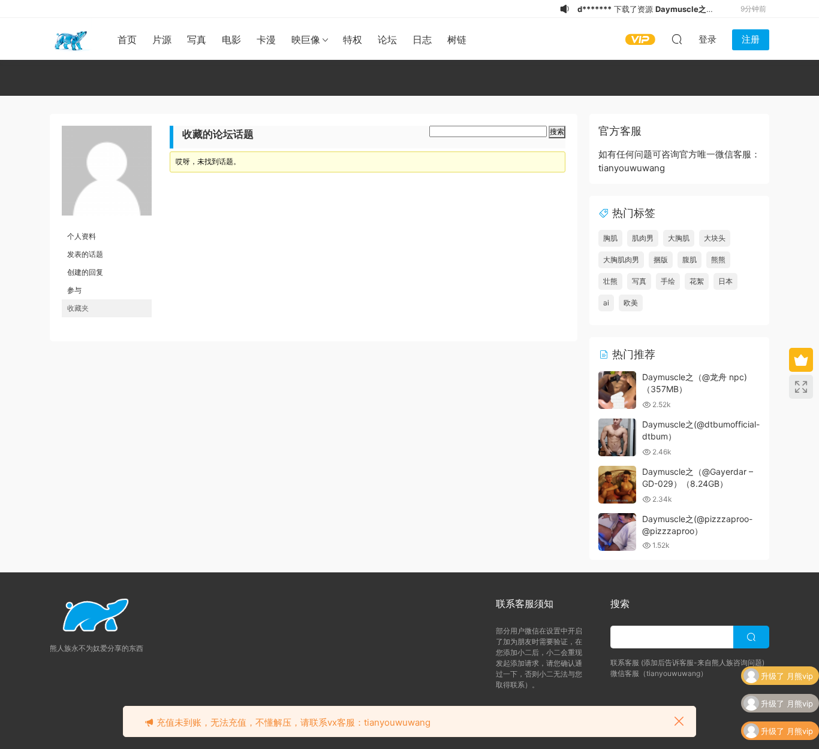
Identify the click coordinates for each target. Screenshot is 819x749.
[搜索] (677, 38)
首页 (127, 40)
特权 (352, 40)
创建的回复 (85, 272)
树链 (456, 40)
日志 (422, 40)
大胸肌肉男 (621, 259)
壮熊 (610, 281)
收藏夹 (78, 308)
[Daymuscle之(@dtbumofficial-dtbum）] (617, 437)
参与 (74, 290)
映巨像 (305, 40)
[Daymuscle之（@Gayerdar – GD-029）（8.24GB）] (617, 485)
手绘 (668, 281)
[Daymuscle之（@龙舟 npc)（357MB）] (617, 390)
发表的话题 (85, 254)
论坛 (387, 40)
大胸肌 (678, 238)
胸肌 (610, 238)
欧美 (631, 302)
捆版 (661, 259)
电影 (231, 40)
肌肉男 (643, 238)
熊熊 (718, 259)
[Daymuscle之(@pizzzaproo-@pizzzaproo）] (617, 532)
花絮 (696, 281)
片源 (161, 40)
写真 (196, 40)
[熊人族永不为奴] (71, 39)
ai (606, 302)
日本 (725, 281)
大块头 (714, 238)
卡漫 (266, 40)
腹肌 (689, 259)
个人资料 (81, 236)
